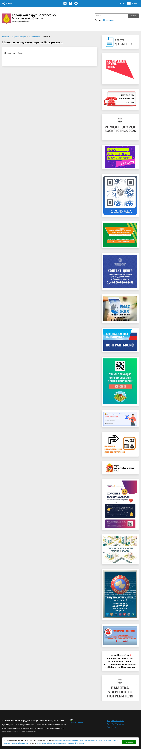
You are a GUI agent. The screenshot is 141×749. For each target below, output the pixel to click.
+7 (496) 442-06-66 (115, 724)
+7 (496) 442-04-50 (115, 720)
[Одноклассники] (70, 3)
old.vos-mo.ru (108, 20)
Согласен (129, 742)
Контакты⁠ (111, 727)
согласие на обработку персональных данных (55, 743)
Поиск (133, 15)
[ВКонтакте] (65, 3)
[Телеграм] (76, 3)
